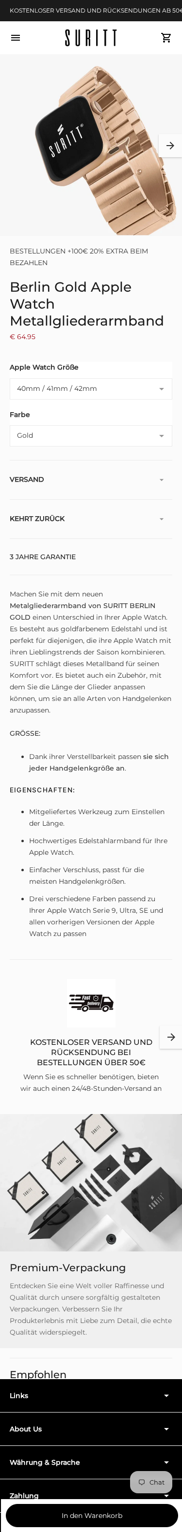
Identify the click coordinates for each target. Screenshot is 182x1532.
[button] (170, 145)
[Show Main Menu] (15, 37)
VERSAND (27, 479)
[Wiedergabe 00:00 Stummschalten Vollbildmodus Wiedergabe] (91, 145)
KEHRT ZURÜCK (37, 518)
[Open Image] (91, 145)
